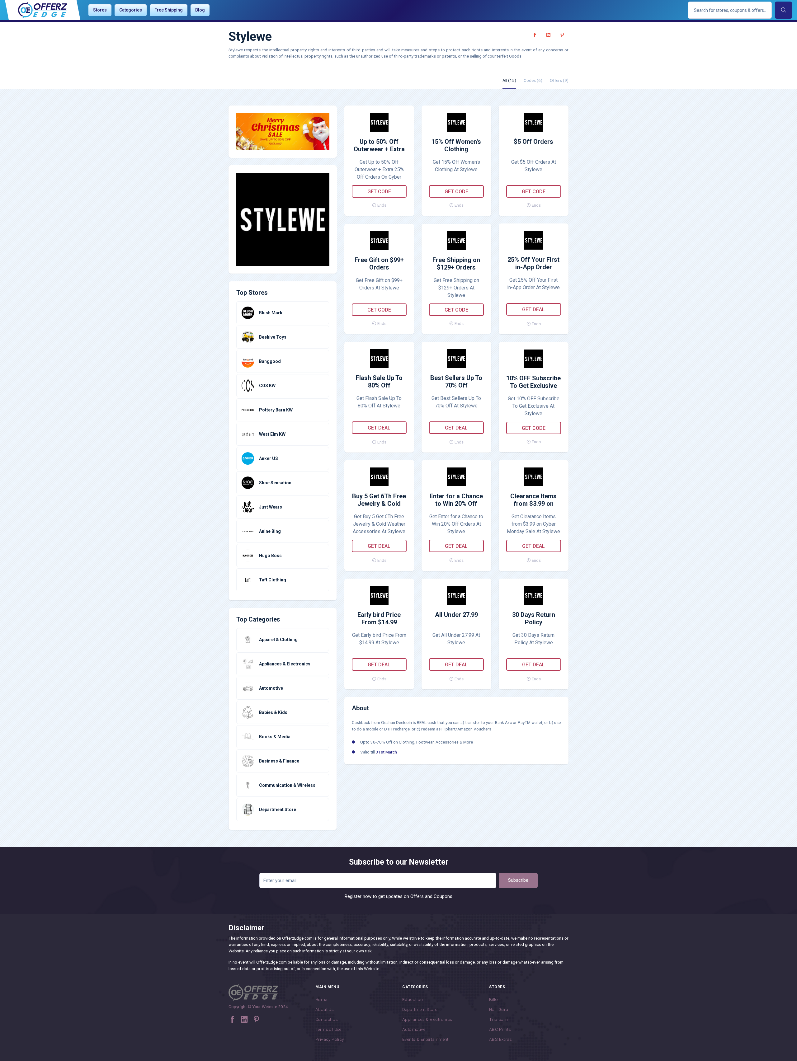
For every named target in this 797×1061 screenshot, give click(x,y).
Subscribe (518, 880)
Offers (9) (559, 80)
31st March (386, 751)
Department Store (419, 1009)
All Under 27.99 (456, 614)
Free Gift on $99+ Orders (379, 263)
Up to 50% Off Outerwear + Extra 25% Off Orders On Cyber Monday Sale (379, 145)
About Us (324, 1009)
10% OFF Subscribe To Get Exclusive (533, 381)
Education (412, 999)
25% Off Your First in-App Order (533, 263)
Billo (493, 999)
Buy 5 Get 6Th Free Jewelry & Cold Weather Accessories (379, 500)
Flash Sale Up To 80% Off (379, 381)
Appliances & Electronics (427, 1019)
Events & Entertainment (425, 1039)
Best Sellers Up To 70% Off (456, 381)
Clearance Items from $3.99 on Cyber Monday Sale (533, 500)
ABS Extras (500, 1039)
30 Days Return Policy (533, 618)
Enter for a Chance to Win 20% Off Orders (456, 500)
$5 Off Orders (533, 141)
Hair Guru (498, 1009)
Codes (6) (533, 80)
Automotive (413, 1029)
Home (321, 999)
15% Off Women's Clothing (456, 145)
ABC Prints (500, 1029)
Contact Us (326, 1019)
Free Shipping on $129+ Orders (456, 263)
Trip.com (498, 1019)
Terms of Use (328, 1029)
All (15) (509, 80)
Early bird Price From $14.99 (379, 618)
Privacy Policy (329, 1039)
